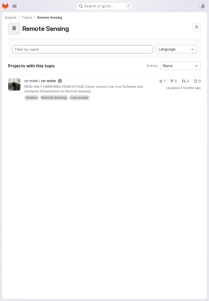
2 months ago (190, 88)
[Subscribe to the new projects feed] (197, 27)
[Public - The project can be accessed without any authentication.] (60, 81)
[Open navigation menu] (14, 6)
